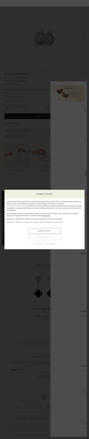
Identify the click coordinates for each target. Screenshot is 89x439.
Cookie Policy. (45, 216)
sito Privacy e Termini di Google (17, 206)
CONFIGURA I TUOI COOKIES (44, 244)
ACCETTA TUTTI (44, 231)
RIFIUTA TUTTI (44, 237)
